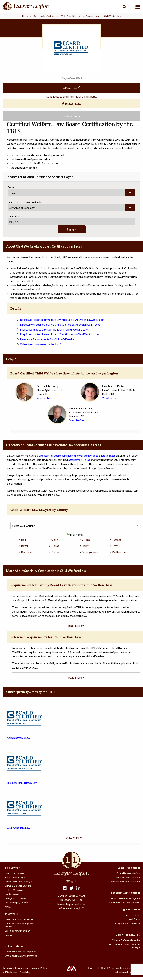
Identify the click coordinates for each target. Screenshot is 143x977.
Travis (116, 545)
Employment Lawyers (16, 877)
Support (9, 935)
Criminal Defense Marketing (126, 940)
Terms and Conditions (15, 967)
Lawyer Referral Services (127, 923)
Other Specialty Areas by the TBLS (40, 344)
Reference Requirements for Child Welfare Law (48, 339)
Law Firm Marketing (128, 934)
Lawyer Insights (132, 915)
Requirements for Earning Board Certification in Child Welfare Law (59, 334)
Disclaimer (11, 972)
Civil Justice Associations (127, 877)
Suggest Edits (72, 103)
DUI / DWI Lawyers (14, 890)
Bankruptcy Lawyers (15, 873)
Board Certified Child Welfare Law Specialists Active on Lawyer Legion (62, 319)
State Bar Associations (128, 873)
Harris (85, 545)
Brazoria (26, 552)
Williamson (119, 552)
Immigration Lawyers (15, 898)
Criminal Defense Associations (125, 881)
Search (71, 229)
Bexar (24, 545)
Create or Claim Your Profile (19, 919)
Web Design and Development (20, 951)
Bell (23, 539)
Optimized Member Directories (21, 955)
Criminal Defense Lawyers (18, 885)
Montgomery (90, 552)
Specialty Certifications (44, 16)
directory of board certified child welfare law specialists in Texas (77, 455)
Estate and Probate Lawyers (19, 881)
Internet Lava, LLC (129, 972)
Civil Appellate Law (18, 827)
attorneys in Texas (79, 459)
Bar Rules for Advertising (17, 930)
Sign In (73, 881)
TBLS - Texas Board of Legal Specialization (80, 16)
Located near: (15, 216)
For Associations (13, 946)
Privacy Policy (39, 967)
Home (25, 16)
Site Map (25, 972)
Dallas (55, 545)
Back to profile (72, 115)
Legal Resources (130, 909)
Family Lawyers (12, 894)
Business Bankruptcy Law (22, 782)
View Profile (43, 397)
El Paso (86, 539)
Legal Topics (134, 919)
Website (71, 88)
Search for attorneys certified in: (25, 202)
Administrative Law (18, 737)
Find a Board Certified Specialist (124, 902)
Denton (55, 552)
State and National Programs (125, 898)
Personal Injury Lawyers (17, 902)
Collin (54, 539)
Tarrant (116, 539)
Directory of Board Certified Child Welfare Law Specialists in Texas (60, 324)
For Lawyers (10, 913)
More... (8, 906)
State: (11, 187)
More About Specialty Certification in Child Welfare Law (54, 329)
